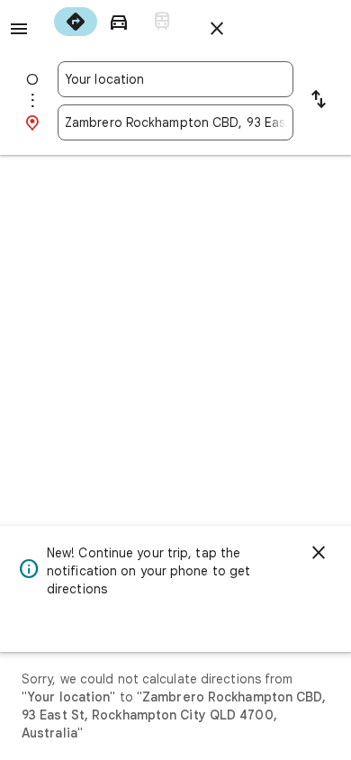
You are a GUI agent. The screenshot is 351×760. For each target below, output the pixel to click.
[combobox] (175, 79)
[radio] (75, 22)
